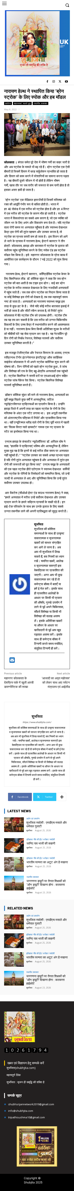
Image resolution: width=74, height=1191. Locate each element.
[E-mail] (12, 661)
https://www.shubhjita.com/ (37, 722)
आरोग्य (8, 103)
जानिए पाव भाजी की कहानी (41, 843)
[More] (62, 797)
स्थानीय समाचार (40, 103)
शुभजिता (37, 716)
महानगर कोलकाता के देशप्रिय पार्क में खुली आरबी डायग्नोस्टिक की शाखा (19, 682)
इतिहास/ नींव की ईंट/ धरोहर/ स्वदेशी (41, 839)
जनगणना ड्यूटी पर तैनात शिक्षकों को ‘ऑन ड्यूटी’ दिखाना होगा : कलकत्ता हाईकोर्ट (46, 884)
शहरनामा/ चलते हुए (22, 103)
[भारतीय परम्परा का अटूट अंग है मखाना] (14, 864)
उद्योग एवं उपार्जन (32, 818)
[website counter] (26, 1052)
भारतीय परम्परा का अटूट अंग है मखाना (47, 862)
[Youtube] (66, 82)
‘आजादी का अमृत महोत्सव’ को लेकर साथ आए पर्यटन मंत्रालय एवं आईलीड (55, 682)
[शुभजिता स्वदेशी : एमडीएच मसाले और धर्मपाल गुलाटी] (14, 824)
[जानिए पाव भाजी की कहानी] (14, 845)
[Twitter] (60, 82)
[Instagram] (54, 82)
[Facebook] (47, 82)
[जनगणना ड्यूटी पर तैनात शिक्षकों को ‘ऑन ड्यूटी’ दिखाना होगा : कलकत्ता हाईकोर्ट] (14, 883)
